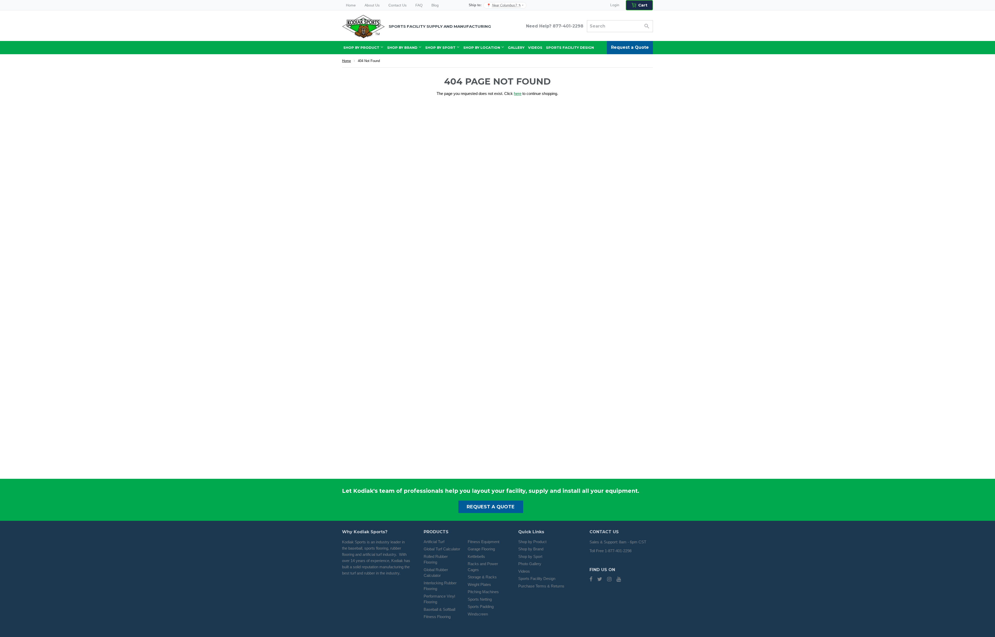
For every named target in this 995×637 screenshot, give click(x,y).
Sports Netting (480, 599)
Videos (535, 47)
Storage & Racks (482, 577)
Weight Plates (479, 584)
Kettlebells (476, 556)
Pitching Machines (483, 592)
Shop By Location (482, 47)
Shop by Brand (530, 549)
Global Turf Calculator (442, 549)
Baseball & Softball (439, 609)
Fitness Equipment (483, 541)
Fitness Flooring (437, 616)
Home (351, 5)
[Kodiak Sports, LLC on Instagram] (609, 579)
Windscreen (478, 614)
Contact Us (397, 5)
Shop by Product (532, 541)
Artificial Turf (434, 541)
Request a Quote (630, 47)
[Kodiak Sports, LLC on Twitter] (599, 579)
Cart (642, 5)
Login (614, 5)
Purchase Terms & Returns (541, 586)
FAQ (419, 5)
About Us (372, 5)
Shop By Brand (402, 47)
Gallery (516, 47)
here (517, 93)
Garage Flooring (481, 549)
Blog (435, 5)
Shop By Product (361, 47)
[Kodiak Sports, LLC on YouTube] (618, 579)
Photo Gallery (529, 564)
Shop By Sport (441, 47)
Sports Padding (481, 606)
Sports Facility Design (570, 47)
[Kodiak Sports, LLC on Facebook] (590, 579)
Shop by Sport (530, 556)
